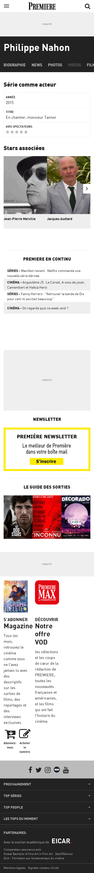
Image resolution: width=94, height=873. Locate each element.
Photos (55, 64)
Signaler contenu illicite (43, 868)
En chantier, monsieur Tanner (31, 117)
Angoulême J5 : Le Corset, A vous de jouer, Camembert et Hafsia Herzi (46, 284)
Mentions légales (15, 868)
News (37, 64)
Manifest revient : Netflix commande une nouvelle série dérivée (44, 273)
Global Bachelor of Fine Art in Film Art (28, 854)
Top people (13, 807)
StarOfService (64, 854)
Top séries (12, 796)
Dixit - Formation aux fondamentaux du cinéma (34, 858)
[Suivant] (86, 189)
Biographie (15, 64)
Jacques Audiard (59, 219)
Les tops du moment (21, 819)
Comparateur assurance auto (22, 849)
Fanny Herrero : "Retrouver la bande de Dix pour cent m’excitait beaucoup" (45, 296)
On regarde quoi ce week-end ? (37, 308)
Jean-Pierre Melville (20, 219)
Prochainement (17, 784)
